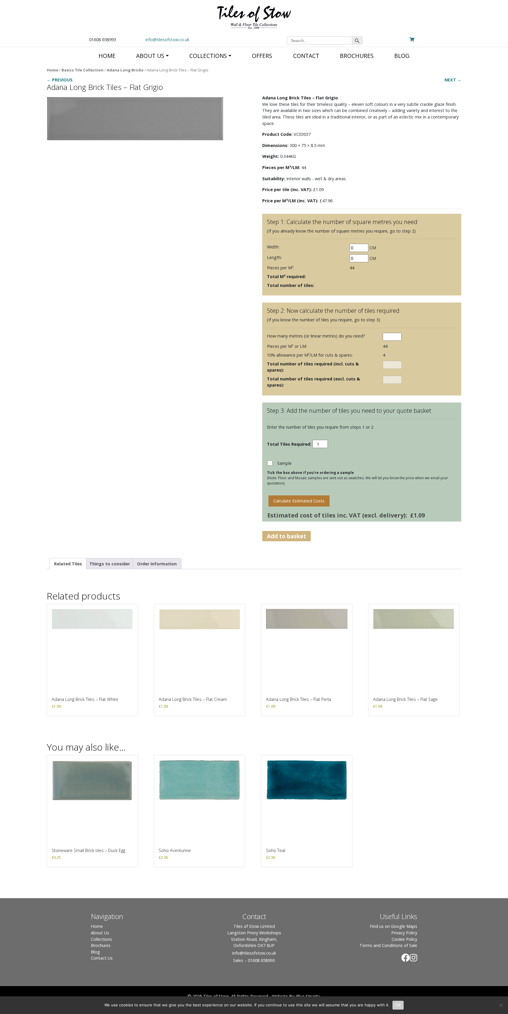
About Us (100, 933)
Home (52, 70)
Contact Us (102, 958)
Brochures (101, 945)
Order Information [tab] (157, 564)
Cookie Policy (404, 939)
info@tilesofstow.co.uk (167, 39)
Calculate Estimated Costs (299, 501)
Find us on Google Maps (393, 926)
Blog (95, 952)
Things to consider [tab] (109, 564)
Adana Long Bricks (125, 70)
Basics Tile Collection (82, 70)
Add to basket (286, 536)
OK (398, 1005)
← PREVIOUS (60, 80)
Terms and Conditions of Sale (388, 945)
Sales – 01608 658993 (254, 960)
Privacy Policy (404, 933)
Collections (101, 939)
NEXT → (452, 80)
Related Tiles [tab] (68, 564)
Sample (284, 463)
